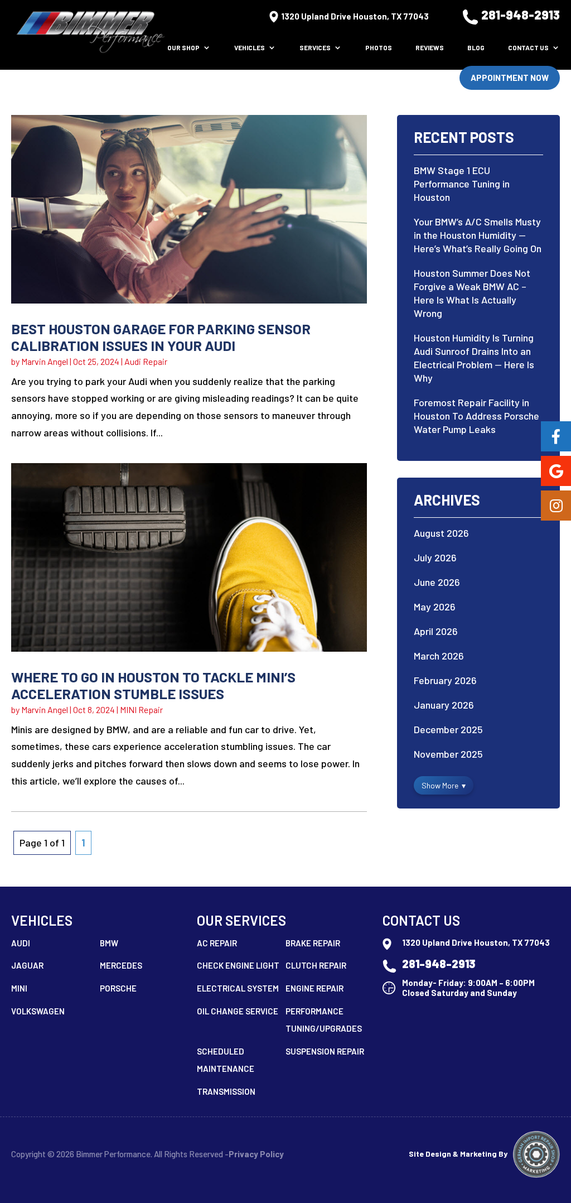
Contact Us (528, 47)
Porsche (118, 988)
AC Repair (217, 943)
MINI (19, 988)
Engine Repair (314, 988)
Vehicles (249, 47)
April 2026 (436, 631)
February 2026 (445, 680)
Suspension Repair (325, 1051)
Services (315, 47)
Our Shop (183, 47)
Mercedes (121, 965)
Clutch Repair (316, 965)
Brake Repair (313, 943)
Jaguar (27, 965)
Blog (476, 47)
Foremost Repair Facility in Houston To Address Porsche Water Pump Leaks (476, 415)
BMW (109, 943)
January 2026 (444, 705)
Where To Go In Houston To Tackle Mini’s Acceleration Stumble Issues (153, 685)
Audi (20, 943)
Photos (378, 47)
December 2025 (448, 729)
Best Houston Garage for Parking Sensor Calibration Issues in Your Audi (161, 337)
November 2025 (448, 754)
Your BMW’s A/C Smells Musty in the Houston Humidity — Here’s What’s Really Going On (477, 234)
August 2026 (441, 533)
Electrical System (238, 988)
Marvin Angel (44, 361)
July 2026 (435, 557)
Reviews (429, 47)
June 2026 (437, 582)
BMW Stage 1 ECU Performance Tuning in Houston (462, 183)
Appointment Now (510, 78)
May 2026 (435, 606)
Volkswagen (38, 1011)
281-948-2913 (520, 14)
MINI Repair (141, 709)
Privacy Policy (256, 1154)
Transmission (226, 1091)
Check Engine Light (238, 965)
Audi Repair (145, 361)
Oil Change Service (237, 1011)
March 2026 (439, 655)
